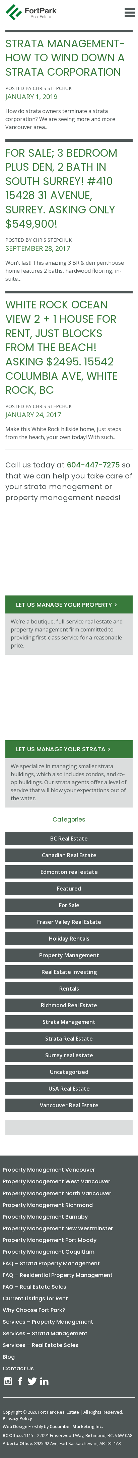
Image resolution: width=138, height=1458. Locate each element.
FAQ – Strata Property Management (51, 1263)
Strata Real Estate (69, 1038)
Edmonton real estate (69, 872)
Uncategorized (69, 1072)
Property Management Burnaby (45, 1217)
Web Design (15, 1426)
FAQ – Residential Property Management (58, 1275)
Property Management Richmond (48, 1205)
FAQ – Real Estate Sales (34, 1287)
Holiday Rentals (69, 938)
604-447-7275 (93, 465)
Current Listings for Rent (35, 1298)
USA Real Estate (69, 1088)
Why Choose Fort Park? (34, 1310)
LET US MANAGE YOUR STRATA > (63, 749)
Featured (69, 888)
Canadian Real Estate (69, 855)
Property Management (69, 955)
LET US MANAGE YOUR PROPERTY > (67, 604)
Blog (9, 1357)
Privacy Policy (17, 1418)
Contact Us (18, 1368)
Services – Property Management (48, 1322)
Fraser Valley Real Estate (69, 922)
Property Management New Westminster (58, 1228)
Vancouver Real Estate (69, 1105)
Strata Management (69, 1022)
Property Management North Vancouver (57, 1193)
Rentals (69, 988)
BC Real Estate (69, 838)
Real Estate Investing (69, 972)
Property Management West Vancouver (56, 1181)
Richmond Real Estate (69, 1005)
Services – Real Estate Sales (40, 1345)
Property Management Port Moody (49, 1240)
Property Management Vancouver (49, 1170)
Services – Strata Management (45, 1333)
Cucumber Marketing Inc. (76, 1426)
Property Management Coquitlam (48, 1252)
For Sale (69, 905)
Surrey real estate (69, 1055)
